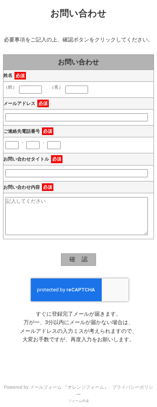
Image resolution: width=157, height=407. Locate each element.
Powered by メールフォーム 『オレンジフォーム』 (56, 387)
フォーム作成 (78, 401)
